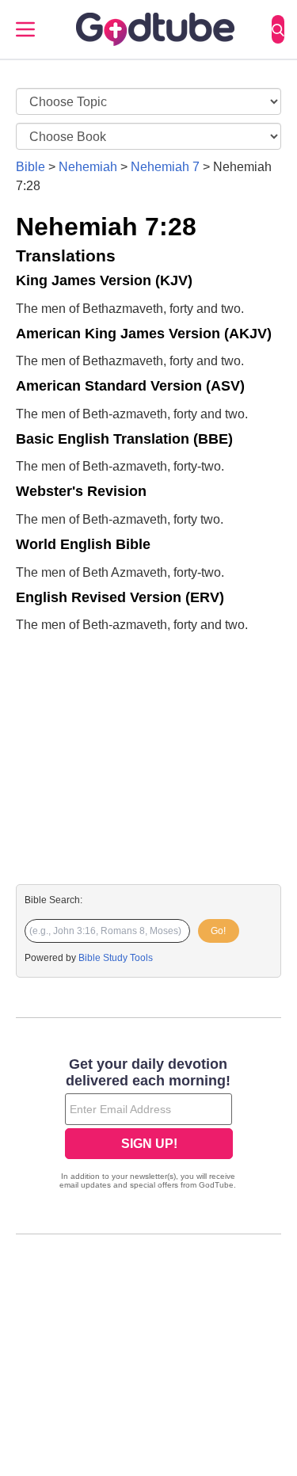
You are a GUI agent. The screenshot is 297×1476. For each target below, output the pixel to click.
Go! (218, 930)
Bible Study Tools (115, 957)
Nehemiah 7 (165, 167)
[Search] (278, 29)
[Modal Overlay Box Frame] (148, 1125)
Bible (30, 167)
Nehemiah (88, 167)
